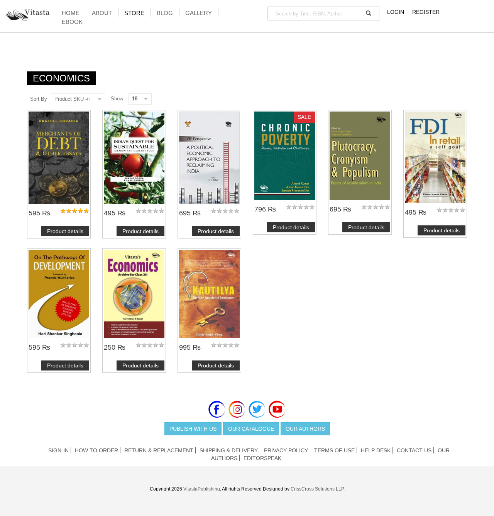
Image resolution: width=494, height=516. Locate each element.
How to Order (96, 450)
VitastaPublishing (201, 489)
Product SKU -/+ (72, 99)
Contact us (414, 450)
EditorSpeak (262, 458)
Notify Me (59, 294)
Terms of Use (334, 450)
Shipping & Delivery (229, 450)
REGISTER (426, 12)
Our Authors (305, 429)
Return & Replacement (158, 450)
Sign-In (58, 450)
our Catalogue (251, 429)
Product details (65, 231)
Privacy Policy (286, 450)
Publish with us (193, 429)
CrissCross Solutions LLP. (318, 489)
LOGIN (395, 12)
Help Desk (376, 450)
